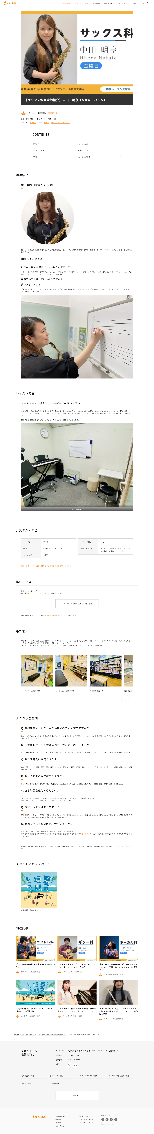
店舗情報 (66, 3)
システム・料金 (38, 150)
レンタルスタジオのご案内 (88, 1076)
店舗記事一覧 (52, 113)
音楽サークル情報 (56, 1076)
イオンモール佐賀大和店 (28, 1034)
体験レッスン (83, 150)
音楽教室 (96, 3)
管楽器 (46, 123)
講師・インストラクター (60, 123)
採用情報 (58, 1119)
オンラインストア (81, 3)
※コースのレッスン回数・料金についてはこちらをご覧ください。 (46, 566)
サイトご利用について (85, 1123)
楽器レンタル (85, 834)
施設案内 (36, 157)
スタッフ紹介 (26, 1083)
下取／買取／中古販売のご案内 (118, 1076)
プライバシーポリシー (85, 1119)
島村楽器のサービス (112, 3)
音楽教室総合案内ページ (54, 616)
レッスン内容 (83, 144)
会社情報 (58, 1123)
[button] (125, 698)
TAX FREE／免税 (83, 1116)
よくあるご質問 (84, 157)
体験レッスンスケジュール (36, 593)
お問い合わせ (59, 1126)
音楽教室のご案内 (28, 1076)
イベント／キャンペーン (134, 3)
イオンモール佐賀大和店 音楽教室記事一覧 (52, 1034)
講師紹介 (36, 144)
